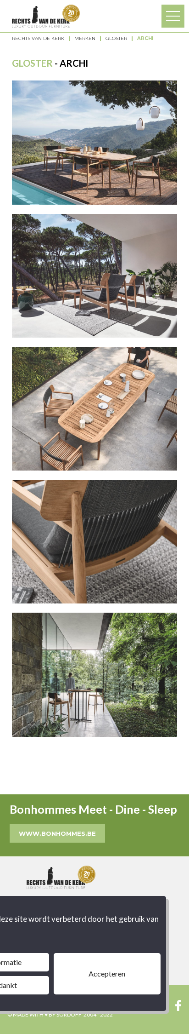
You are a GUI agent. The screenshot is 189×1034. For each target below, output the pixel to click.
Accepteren (107, 973)
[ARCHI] (94, 142)
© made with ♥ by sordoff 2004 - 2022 (60, 1014)
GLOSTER (116, 38)
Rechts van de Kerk (38, 38)
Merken (84, 38)
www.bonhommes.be (57, 833)
